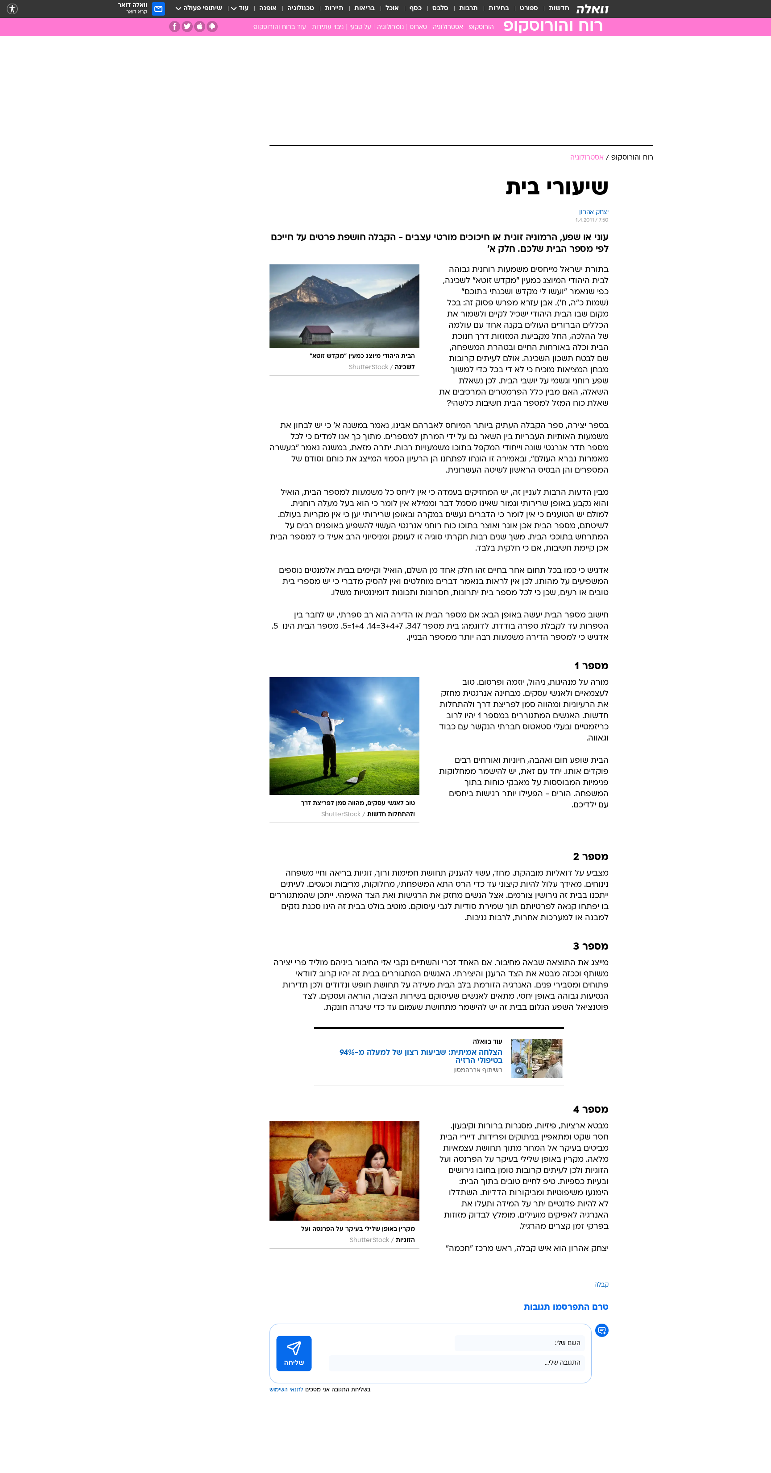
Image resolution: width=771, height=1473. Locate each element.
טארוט (418, 27)
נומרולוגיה (390, 27)
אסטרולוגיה (448, 27)
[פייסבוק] (174, 26)
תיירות (334, 8)
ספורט (529, 8)
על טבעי (360, 27)
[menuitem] (553, 9)
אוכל (392, 8)
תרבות (468, 8)
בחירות (499, 8)
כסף (416, 8)
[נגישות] (12, 9)
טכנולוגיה (300, 8)
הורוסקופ (481, 27)
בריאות (364, 8)
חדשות (559, 8)
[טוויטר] (187, 26)
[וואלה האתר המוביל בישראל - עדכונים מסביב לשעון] (592, 8)
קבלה (601, 1285)
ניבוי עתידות (328, 27)
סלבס (440, 8)
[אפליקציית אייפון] (199, 26)
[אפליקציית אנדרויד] (212, 26)
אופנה (268, 8)
